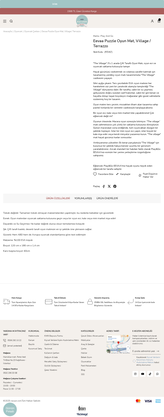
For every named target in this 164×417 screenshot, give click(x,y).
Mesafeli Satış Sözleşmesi (55, 361)
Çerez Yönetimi (50, 370)
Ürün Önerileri (107, 198)
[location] (118, 344)
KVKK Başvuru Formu (53, 336)
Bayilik (31, 344)
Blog (83, 370)
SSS (82, 374)
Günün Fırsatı (10, 409)
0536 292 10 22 (14, 340)
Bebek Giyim (86, 357)
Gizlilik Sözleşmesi (52, 365)
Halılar (84, 353)
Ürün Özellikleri (58, 198)
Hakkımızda (34, 336)
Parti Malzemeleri (88, 365)
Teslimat (48, 348)
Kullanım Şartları (51, 353)
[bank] (148, 401)
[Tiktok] (150, 374)
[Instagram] (135, 374)
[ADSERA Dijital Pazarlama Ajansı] (82, 408)
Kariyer (31, 340)
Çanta (83, 348)
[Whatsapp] (157, 374)
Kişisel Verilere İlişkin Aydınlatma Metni (61, 340)
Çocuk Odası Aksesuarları (92, 336)
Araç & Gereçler (87, 344)
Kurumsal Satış (35, 348)
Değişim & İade (51, 357)
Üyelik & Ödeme (51, 344)
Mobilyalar (85, 340)
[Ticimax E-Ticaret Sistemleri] (82, 414)
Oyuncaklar (86, 361)
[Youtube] (143, 374)
